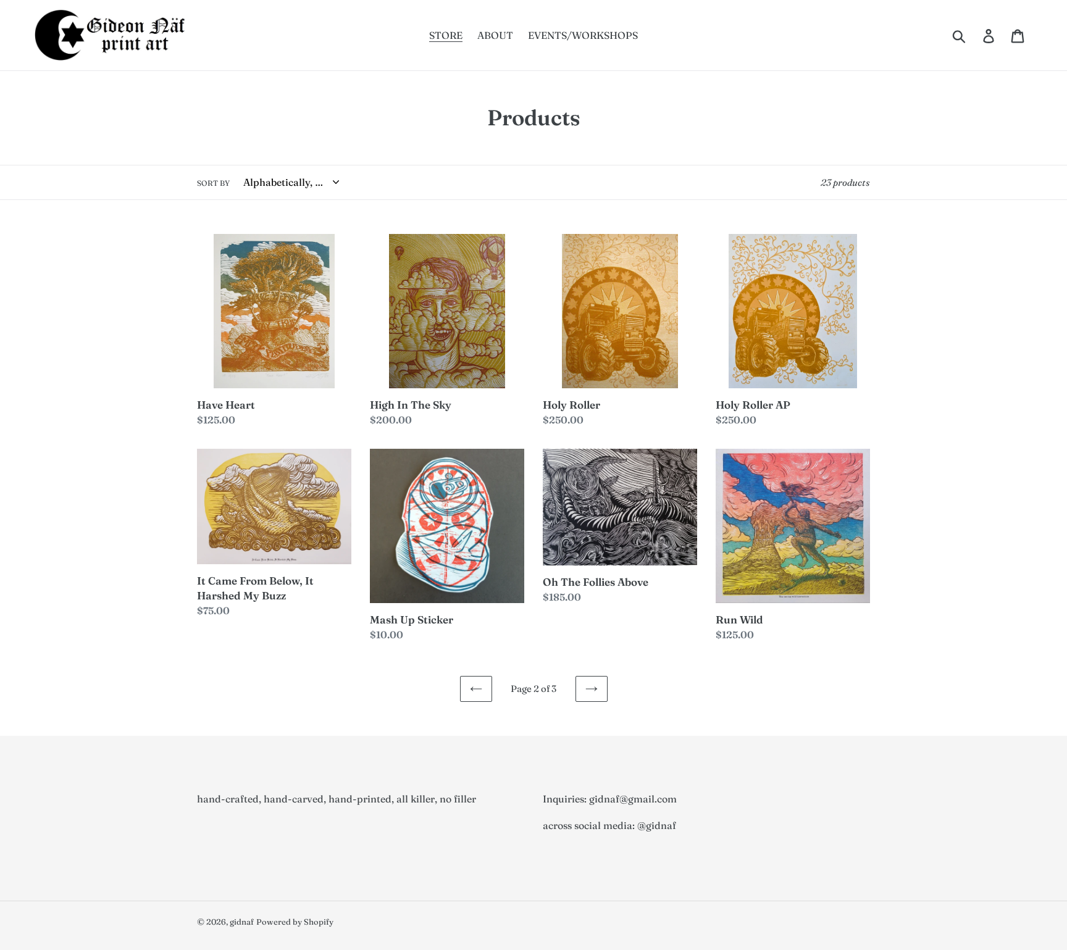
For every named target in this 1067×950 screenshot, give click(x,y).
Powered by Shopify (294, 922)
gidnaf (242, 922)
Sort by (213, 183)
